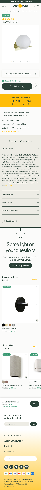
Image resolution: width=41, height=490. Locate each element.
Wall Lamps (16, 11)
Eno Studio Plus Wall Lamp (9, 328)
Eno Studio (8, 18)
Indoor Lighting (6, 11)
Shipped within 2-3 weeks (9, 406)
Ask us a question (20, 265)
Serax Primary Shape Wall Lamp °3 (12, 385)
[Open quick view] (37, 320)
